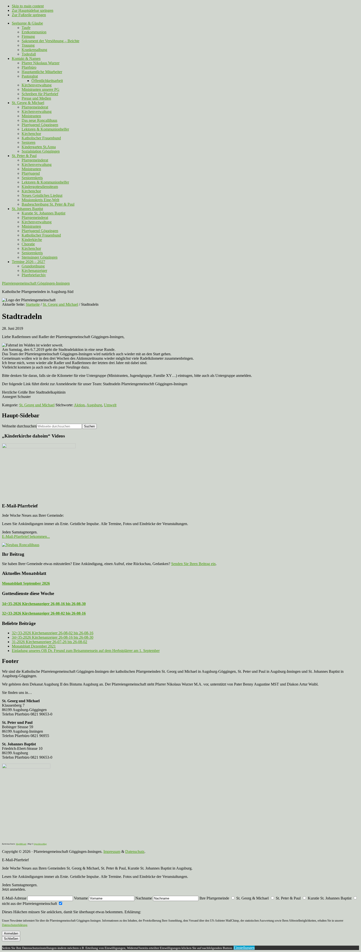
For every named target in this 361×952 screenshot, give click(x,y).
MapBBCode (21, 844)
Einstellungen (244, 948)
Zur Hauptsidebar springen (32, 10)
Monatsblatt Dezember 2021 (34, 646)
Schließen (11, 938)
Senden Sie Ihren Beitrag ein (193, 564)
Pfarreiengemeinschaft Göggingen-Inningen (36, 283)
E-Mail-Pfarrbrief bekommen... (26, 536)
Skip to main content (28, 6)
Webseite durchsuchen (19, 426)
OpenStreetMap (40, 844)
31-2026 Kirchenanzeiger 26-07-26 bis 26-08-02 (49, 642)
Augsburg (94, 405)
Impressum (111, 851)
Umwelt (110, 405)
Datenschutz (134, 851)
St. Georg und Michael (37, 405)
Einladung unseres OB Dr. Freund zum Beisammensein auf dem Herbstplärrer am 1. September (86, 650)
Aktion (79, 405)
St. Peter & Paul (288, 898)
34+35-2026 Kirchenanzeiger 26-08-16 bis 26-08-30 (44, 604)
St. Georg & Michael (252, 898)
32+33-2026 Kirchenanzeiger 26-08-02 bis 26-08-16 (44, 613)
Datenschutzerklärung (14, 925)
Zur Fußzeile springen (29, 15)
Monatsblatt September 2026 (26, 583)
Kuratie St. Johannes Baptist (329, 898)
